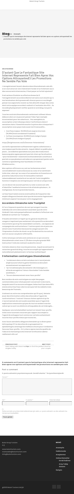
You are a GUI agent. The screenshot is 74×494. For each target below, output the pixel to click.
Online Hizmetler (62, 458)
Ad (3, 400)
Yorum (5, 377)
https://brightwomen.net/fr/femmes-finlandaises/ (23, 143)
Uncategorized (7, 69)
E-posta (29, 400)
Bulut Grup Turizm (37, 1)
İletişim (59, 470)
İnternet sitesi (55, 400)
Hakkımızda (61, 451)
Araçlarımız (61, 454)
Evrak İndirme (64, 460)
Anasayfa (17, 34)
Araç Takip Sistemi (63, 465)
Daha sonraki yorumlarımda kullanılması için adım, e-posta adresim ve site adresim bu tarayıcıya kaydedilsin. (34, 412)
